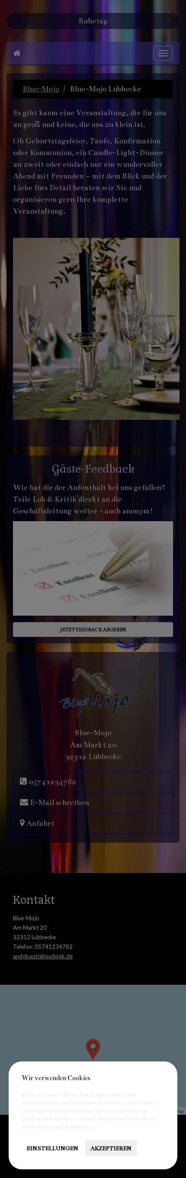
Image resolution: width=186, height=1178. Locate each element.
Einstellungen (52, 1148)
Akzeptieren (110, 1148)
